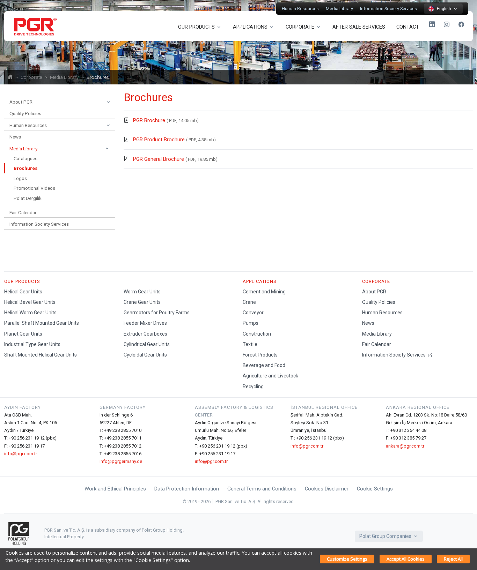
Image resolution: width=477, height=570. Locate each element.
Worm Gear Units (142, 291)
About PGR (374, 291)
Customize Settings (347, 559)
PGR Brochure (149, 120)
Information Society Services (388, 8)
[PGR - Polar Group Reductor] (34, 26)
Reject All (453, 559)
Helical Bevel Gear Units (30, 302)
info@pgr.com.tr (20, 453)
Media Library (339, 8)
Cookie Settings (375, 489)
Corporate (31, 77)
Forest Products (260, 355)
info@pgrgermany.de (121, 461)
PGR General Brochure (158, 159)
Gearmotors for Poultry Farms (157, 312)
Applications (260, 281)
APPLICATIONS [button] (250, 27)
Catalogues (25, 158)
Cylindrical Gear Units (147, 344)
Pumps (250, 323)
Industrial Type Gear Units (32, 344)
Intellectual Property (64, 536)
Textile (250, 344)
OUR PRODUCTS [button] (196, 27)
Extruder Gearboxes (145, 334)
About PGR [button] (20, 102)
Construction (257, 334)
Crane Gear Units (142, 302)
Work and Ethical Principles (115, 489)
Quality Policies (25, 113)
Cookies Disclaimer (326, 489)
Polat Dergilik (28, 198)
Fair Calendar (23, 212)
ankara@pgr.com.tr (405, 446)
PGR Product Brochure (159, 139)
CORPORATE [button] (300, 27)
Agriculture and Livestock (270, 375)
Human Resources (300, 8)
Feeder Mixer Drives (145, 323)
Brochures (26, 168)
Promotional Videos (34, 188)
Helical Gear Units (23, 291)
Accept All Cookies (406, 559)
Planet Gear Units (23, 334)
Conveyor (253, 312)
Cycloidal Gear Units (145, 355)
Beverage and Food (264, 365)
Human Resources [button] (28, 125)
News (15, 137)
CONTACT (407, 27)
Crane (249, 302)
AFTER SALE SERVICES (358, 27)
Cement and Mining (264, 291)
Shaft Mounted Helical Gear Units (40, 355)
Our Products (22, 281)
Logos (20, 178)
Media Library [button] (23, 148)
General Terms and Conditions (261, 489)
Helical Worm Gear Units (30, 312)
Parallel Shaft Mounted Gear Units (41, 323)
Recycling (253, 386)
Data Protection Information (186, 489)
